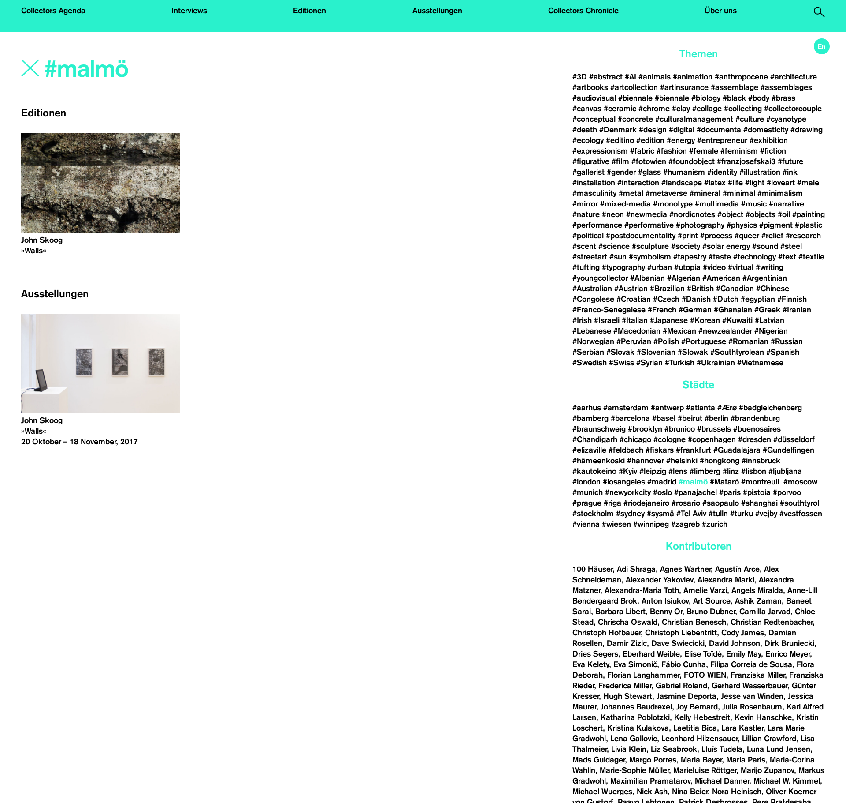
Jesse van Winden (752, 696)
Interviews (189, 11)
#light (754, 183)
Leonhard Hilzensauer (699, 739)
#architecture (793, 77)
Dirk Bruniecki (789, 643)
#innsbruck (761, 461)
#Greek (767, 310)
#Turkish (679, 363)
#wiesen (616, 524)
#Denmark (618, 130)
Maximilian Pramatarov (650, 781)
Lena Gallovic (633, 739)
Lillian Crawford (769, 739)
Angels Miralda (757, 590)
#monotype (673, 204)
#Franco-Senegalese (609, 310)
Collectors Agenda (53, 11)
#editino (620, 140)
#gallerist (588, 172)
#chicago (635, 439)
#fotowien (648, 161)
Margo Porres (652, 760)
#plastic (808, 225)
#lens (677, 471)
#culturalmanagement (694, 119)
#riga (612, 503)
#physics (742, 225)
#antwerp (667, 408)
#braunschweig (599, 429)
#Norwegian (593, 341)
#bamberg (590, 418)
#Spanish (782, 352)
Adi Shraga (636, 569)
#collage (707, 109)
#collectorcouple (793, 109)
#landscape (681, 183)
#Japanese (669, 320)
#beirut (690, 418)
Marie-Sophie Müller (634, 770)
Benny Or (666, 611)
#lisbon (753, 471)
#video (714, 267)
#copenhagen (712, 439)
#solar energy (726, 246)
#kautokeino (594, 471)
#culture (749, 119)
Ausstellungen (437, 11)
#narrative (786, 204)
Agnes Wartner (685, 569)
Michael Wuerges (602, 791)
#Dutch (725, 299)
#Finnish (792, 299)
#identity (722, 172)
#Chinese (772, 289)
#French (662, 310)
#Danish (696, 299)
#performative (649, 225)
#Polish (666, 341)
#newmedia (646, 214)
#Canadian (735, 289)
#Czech (666, 299)
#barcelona (630, 418)
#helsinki (682, 461)
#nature (586, 214)
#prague (586, 503)
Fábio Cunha (683, 664)
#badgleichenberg (770, 408)
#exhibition (769, 140)
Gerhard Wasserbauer (749, 686)
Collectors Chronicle (583, 11)
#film (620, 161)
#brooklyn (645, 429)
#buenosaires (757, 429)
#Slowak (693, 352)
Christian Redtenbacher (772, 622)
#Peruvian (633, 341)
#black (734, 98)
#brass (783, 98)
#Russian (787, 341)
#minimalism (780, 193)
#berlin (716, 418)
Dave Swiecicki (678, 643)
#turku (741, 514)
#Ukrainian (716, 363)
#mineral (705, 193)
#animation (692, 77)
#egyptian (758, 299)
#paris (730, 492)
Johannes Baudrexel (636, 707)
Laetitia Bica (695, 728)
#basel (663, 418)
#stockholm (593, 514)
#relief (772, 236)
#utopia (687, 267)
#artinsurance (684, 87)
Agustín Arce (737, 569)
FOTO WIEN (705, 675)
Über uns (721, 11)
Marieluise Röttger (704, 770)
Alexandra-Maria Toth (642, 590)
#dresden (754, 439)
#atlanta (700, 408)
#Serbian (588, 352)
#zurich (714, 524)
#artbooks (590, 87)
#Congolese (593, 299)
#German (695, 310)
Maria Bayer (701, 760)
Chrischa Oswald (627, 622)
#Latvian (769, 320)
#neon (613, 214)
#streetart (589, 257)
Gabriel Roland (681, 686)
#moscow (800, 482)
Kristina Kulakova (638, 728)
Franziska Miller (758, 675)
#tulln (718, 514)
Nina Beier (690, 791)
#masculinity (594, 193)
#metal (631, 193)
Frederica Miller (624, 686)
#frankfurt (693, 450)
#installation (593, 183)
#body (758, 98)
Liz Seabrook (674, 749)
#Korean (705, 320)
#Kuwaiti (737, 320)
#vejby (766, 514)
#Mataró (724, 482)
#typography (623, 267)
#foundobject (691, 161)
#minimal (739, 193)
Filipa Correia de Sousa (751, 664)
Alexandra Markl (726, 580)
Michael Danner (722, 781)
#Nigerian (771, 331)
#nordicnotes (692, 214)
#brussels (714, 429)
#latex (715, 183)
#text (787, 257)
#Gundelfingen (788, 450)
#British (700, 289)
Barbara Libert (620, 611)
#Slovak (620, 352)
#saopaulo (720, 503)
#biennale (635, 98)
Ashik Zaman (758, 601)
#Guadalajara (737, 450)
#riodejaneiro (646, 503)
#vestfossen (800, 514)
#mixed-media (625, 204)
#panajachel (695, 492)
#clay (681, 109)
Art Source (712, 601)
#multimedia (717, 204)
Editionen (309, 11)
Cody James (742, 633)
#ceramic (620, 109)
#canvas (586, 109)
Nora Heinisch (736, 791)
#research (803, 236)
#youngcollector (600, 278)
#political (588, 236)
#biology (705, 98)
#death (584, 130)
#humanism (684, 172)
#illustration (759, 172)
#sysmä (660, 514)
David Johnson (734, 643)
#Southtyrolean (737, 352)
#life (735, 183)
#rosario (686, 503)
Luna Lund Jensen (778, 749)
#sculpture (650, 246)
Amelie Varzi (705, 590)
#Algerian (683, 278)
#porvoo (787, 492)
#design (653, 130)
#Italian (635, 320)
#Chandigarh (594, 439)
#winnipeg (651, 524)
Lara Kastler (742, 728)
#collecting (743, 109)
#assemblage (734, 87)
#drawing (806, 130)
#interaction (638, 183)
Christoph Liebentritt (681, 633)
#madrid (661, 482)
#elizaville (589, 450)
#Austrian (631, 289)
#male (808, 183)
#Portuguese (703, 341)
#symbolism (650, 257)
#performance (597, 225)
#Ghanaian (733, 310)
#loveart (781, 183)
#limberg (705, 471)
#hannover (645, 461)
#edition (650, 140)
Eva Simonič (635, 664)
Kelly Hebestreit (702, 717)
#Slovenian (656, 352)
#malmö (693, 482)
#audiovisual (594, 98)
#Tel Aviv (691, 514)
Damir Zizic (627, 643)
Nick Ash (652, 791)
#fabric (642, 151)
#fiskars (660, 450)
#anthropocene (741, 77)
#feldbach (626, 450)
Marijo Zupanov (767, 770)
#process (716, 236)
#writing (769, 267)
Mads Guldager (598, 760)
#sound (765, 246)
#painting (808, 214)
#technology (754, 257)
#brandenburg (755, 418)
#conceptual (594, 119)
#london (586, 482)
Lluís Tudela (721, 749)
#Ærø (727, 408)
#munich (587, 492)
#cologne (669, 439)
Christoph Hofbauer (606, 633)
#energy (681, 140)
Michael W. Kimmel (786, 781)
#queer (747, 236)
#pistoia (757, 492)
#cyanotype (786, 119)
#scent (584, 246)
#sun (618, 257)
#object (730, 214)
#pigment (776, 225)
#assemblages (786, 87)
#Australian (592, 289)
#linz (731, 471)
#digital (681, 130)
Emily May (743, 654)
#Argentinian (764, 278)
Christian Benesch (694, 622)
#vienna (586, 524)
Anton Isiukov (665, 601)
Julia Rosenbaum (752, 707)
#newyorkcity (628, 492)
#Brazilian (667, 289)
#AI (630, 77)
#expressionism (600, 151)
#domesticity (765, 130)
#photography (700, 225)
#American (721, 278)
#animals (654, 77)
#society (685, 246)
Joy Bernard (697, 707)
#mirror (585, 204)
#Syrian (649, 363)
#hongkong (719, 461)
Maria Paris (745, 760)
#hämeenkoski (598, 461)
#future (790, 161)
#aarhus (586, 408)
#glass (649, 172)
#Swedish (589, 363)
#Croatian (633, 299)
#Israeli (607, 320)
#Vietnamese (760, 363)
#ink (790, 172)
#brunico (679, 429)
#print (688, 236)
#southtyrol (799, 503)
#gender (621, 172)
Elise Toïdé (703, 654)
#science (614, 246)
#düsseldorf (794, 439)
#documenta (719, 130)
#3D (579, 77)
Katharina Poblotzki (635, 717)
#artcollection (634, 87)
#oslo (662, 492)
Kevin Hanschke (763, 717)
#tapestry (689, 257)
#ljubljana (785, 471)
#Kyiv (628, 471)
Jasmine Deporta (686, 696)
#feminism (739, 151)
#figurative (590, 161)
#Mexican (679, 331)
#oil (784, 214)
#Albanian (647, 278)
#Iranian (797, 310)
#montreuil (761, 482)
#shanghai (759, 503)
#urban (659, 267)
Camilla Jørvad (764, 611)
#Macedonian (636, 331)
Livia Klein (628, 749)
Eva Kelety (590, 664)
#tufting (586, 267)
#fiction (773, 151)
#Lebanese (591, 331)
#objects (761, 214)
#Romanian (748, 341)
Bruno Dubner (710, 611)
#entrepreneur (722, 140)
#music (754, 204)
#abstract (606, 77)
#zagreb (685, 524)
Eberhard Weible (651, 654)
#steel (791, 246)
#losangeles (624, 482)
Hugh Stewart (627, 696)
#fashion (672, 151)
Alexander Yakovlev (659, 580)
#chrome (654, 109)
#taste (720, 257)
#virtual (740, 267)
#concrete (635, 119)
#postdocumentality (640, 236)
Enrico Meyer (787, 654)
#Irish (582, 320)
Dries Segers (595, 654)
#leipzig (652, 471)
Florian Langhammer (643, 675)
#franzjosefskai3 (746, 161)
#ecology (588, 140)
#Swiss (621, 363)
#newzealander (725, 331)
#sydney (630, 514)
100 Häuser (592, 569)
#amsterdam (626, 408)
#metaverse (666, 193)
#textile (811, 257)
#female (703, 151)
